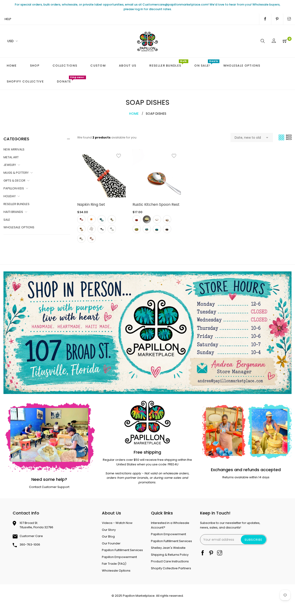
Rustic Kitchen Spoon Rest (156, 204)
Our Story (109, 530)
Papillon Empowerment (119, 557)
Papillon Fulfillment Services (122, 550)
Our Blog (108, 536)
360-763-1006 (30, 544)
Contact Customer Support (49, 487)
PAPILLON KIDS (13, 188)
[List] (289, 137)
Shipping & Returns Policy (170, 554)
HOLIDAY (9, 196)
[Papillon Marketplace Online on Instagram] (289, 19)
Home (134, 113)
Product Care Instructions (170, 561)
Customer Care (31, 536)
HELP (8, 19)
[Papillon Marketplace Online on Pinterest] (277, 19)
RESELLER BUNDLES (16, 204)
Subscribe (254, 539)
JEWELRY (9, 165)
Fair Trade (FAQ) (114, 563)
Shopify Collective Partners (171, 568)
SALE (6, 219)
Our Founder (111, 543)
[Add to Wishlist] (118, 156)
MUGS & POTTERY (16, 172)
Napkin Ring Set (91, 204)
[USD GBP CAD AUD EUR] (11, 41)
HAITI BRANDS (13, 212)
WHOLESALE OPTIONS (18, 227)
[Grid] (282, 137)
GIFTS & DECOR (14, 180)
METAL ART (11, 157)
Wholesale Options (116, 570)
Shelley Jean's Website (168, 548)
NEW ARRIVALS (13, 149)
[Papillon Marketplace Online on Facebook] (265, 19)
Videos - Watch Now (117, 523)
